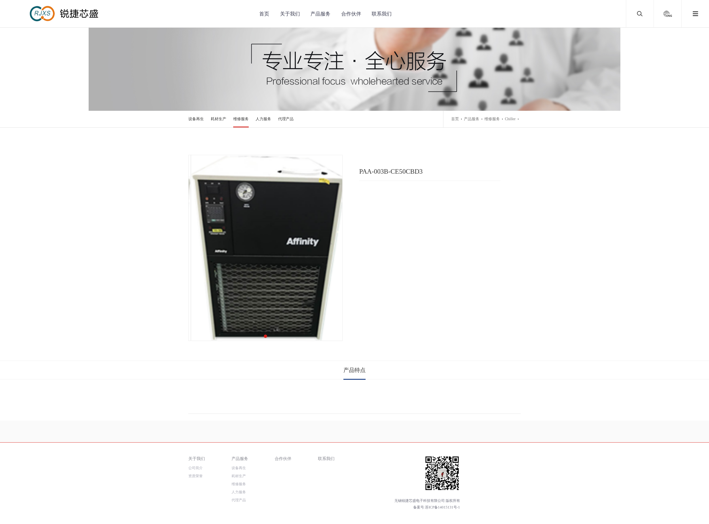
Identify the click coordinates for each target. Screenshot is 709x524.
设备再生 (196, 119)
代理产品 (286, 119)
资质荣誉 (195, 476)
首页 (264, 14)
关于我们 (290, 14)
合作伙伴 (351, 14)
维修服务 (241, 119)
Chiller (510, 119)
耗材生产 (218, 119)
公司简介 (195, 468)
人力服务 (263, 119)
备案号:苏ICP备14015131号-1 (436, 507)
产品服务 (320, 14)
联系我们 (382, 14)
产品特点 (354, 370)
